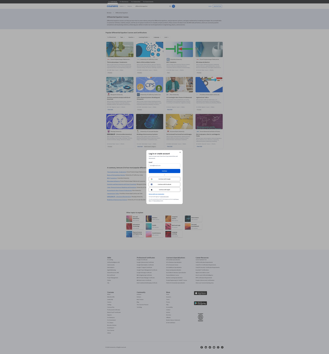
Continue (164, 171)
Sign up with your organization (156, 194)
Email (151, 162)
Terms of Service (156, 200)
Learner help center (164, 196)
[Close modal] (180, 152)
